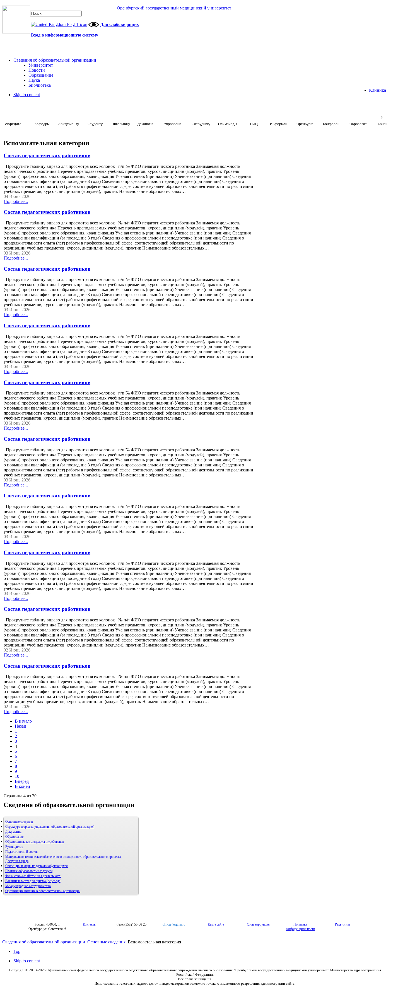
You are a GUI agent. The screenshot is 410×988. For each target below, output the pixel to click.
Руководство (14, 847)
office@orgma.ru (174, 924)
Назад (20, 726)
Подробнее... (16, 201)
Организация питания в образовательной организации (42, 891)
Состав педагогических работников (47, 155)
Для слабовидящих (119, 24)
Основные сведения (19, 822)
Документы (13, 832)
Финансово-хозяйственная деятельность (33, 876)
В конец (22, 786)
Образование (14, 837)
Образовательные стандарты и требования (34, 842)
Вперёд (22, 781)
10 (17, 776)
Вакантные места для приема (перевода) (33, 881)
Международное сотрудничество (28, 886)
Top (16, 951)
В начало (23, 721)
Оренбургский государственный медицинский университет (174, 8)
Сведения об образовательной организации (43, 941)
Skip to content (26, 94)
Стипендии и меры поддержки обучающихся (36, 866)
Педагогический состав (21, 852)
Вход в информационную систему (64, 35)
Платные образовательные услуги (28, 871)
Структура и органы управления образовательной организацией (49, 827)
